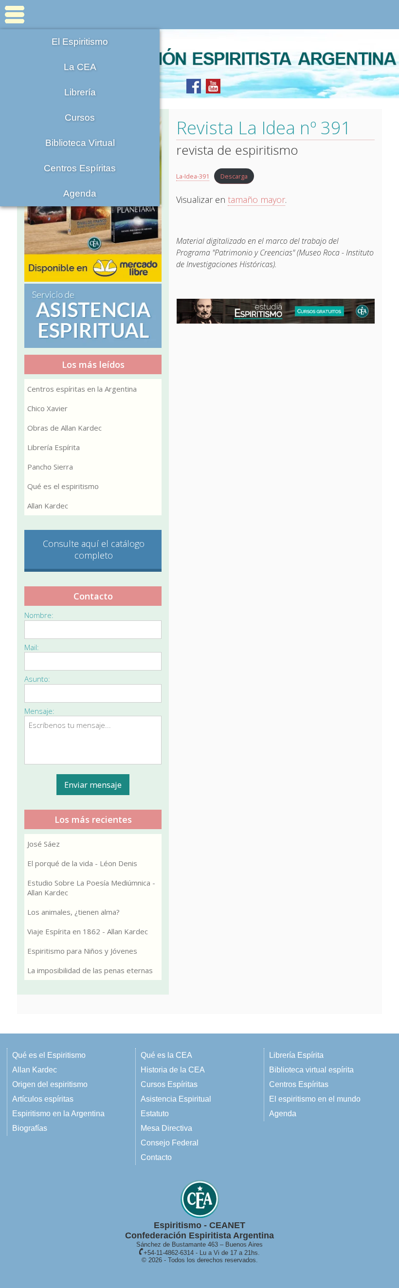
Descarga (234, 176)
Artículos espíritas (42, 1099)
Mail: (31, 647)
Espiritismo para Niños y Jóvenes (82, 951)
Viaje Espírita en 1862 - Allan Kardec (87, 931)
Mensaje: (39, 711)
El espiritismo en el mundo (315, 1099)
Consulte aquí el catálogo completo (94, 549)
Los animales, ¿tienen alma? (73, 912)
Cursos (80, 117)
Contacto (156, 1157)
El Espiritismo (80, 41)
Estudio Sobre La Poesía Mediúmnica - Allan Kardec (91, 887)
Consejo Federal (170, 1143)
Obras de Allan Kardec (64, 428)
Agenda (79, 193)
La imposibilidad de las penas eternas (90, 970)
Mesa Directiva (166, 1128)
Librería (80, 92)
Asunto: (37, 679)
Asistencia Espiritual (176, 1099)
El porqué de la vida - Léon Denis (82, 863)
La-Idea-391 (192, 176)
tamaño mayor (256, 199)
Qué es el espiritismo (63, 486)
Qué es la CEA (166, 1055)
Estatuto (155, 1113)
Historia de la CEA (173, 1070)
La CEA (80, 67)
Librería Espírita (53, 447)
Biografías (29, 1128)
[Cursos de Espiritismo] (275, 311)
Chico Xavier (47, 408)
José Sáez (43, 844)
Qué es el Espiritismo (49, 1055)
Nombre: (39, 615)
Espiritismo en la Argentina (58, 1113)
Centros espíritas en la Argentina (82, 389)
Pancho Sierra (50, 467)
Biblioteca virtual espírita (311, 1070)
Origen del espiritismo (50, 1084)
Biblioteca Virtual (80, 143)
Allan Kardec (47, 505)
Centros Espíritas (80, 168)
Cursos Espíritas (169, 1084)
